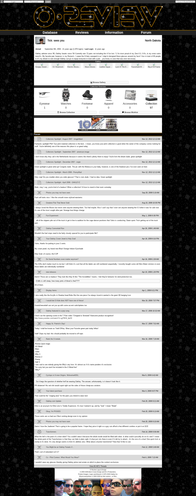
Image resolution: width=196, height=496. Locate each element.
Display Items (51, 290)
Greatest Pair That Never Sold (57, 203)
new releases (51, 272)
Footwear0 (87, 105)
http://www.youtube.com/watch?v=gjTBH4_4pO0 (53, 318)
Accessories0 (130, 105)
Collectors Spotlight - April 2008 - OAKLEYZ (63, 182)
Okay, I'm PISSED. (53, 411)
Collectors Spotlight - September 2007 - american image (67, 152)
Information (114, 32)
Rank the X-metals (53, 339)
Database (50, 32)
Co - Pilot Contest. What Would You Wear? (62, 457)
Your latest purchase (54, 391)
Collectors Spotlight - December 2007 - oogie (63, 162)
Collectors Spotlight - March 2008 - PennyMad (64, 172)
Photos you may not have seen (58, 193)
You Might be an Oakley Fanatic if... (60, 447)
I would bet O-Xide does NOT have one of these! (65, 301)
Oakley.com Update (53, 401)
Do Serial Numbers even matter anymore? (62, 259)
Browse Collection (67, 112)
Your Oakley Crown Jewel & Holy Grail (61, 239)
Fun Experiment (52, 216)
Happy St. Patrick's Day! (55, 324)
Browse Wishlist (131, 112)
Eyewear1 (44, 105)
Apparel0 (108, 105)
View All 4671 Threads (98, 466)
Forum (146, 32)
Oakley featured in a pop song (57, 311)
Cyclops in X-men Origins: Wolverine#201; (62, 375)
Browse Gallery (98, 82)
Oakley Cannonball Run (55, 228)
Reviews (82, 32)
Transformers (51, 432)
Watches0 (66, 105)
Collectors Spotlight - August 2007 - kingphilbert (64, 139)
